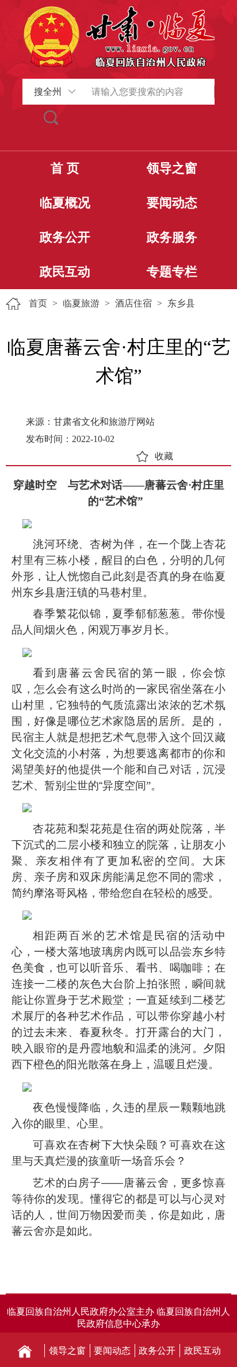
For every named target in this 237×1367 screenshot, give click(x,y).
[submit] (51, 117)
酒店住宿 (133, 303)
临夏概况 (65, 202)
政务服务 (172, 237)
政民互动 (65, 271)
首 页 (65, 168)
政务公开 (65, 237)
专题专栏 (172, 271)
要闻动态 (172, 202)
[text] (147, 92)
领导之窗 (172, 168)
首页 (38, 303)
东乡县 (181, 303)
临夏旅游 (81, 303)
